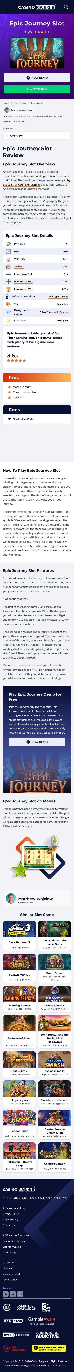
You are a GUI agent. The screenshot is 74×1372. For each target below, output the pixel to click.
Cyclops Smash (54, 1071)
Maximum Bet (23, 281)
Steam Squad (55, 973)
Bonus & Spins (11, 1279)
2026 (17, 1197)
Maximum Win (23, 289)
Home (6, 103)
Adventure (62, 304)
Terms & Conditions (14, 1208)
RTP (16, 251)
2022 (49, 1197)
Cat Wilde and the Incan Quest (55, 942)
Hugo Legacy (19, 1100)
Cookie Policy (10, 1219)
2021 (57, 1197)
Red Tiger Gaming (58, 296)
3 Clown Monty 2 (19, 974)
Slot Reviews (20, 103)
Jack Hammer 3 (19, 942)
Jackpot (19, 266)
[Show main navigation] (8, 7)
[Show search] (66, 7)
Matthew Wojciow (21, 110)
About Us (8, 1262)
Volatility (19, 259)
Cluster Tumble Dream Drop (55, 1131)
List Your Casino (12, 1246)
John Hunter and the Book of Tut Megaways (55, 1038)
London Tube (19, 1131)
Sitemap (7, 1268)
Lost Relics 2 (19, 1071)
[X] (13, 1294)
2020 (65, 1197)
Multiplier (62, 320)
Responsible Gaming (14, 1240)
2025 (25, 1197)
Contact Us (9, 1225)
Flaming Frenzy (19, 1005)
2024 (33, 1197)
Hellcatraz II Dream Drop (19, 1163)
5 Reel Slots (46, 312)
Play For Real (37, 89)
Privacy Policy (11, 1213)
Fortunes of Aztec (19, 1038)
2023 (41, 1197)
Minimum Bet (23, 274)
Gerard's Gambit (54, 1163)
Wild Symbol (61, 312)
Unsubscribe (10, 1252)
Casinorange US (11, 1273)
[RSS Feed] (6, 1294)
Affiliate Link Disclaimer (16, 1235)
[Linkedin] (20, 1294)
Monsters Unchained (54, 1100)
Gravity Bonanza (55, 1005)
